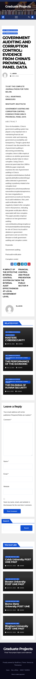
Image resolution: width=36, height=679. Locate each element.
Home (8, 670)
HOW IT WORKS (25, 670)
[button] (29, 17)
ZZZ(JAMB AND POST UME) (12, 556)
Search (6, 521)
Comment (7, 420)
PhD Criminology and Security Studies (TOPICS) (17, 358)
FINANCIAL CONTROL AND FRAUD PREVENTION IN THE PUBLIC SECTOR (24, 277)
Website (6, 486)
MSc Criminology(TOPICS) (10, 30)
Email (6, 474)
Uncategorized (10, 335)
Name (6, 461)
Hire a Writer (14, 670)
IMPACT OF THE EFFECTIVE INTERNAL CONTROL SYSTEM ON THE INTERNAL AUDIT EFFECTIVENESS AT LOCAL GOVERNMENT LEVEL (10, 283)
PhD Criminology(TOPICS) (10, 33)
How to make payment (18, 674)
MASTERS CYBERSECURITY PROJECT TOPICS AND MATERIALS (15, 341)
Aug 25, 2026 (11, 565)
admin (14, 73)
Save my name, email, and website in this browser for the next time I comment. (18, 503)
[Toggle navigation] (16, 17)
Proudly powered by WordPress (12, 662)
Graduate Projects (18, 6)
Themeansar (17, 665)
